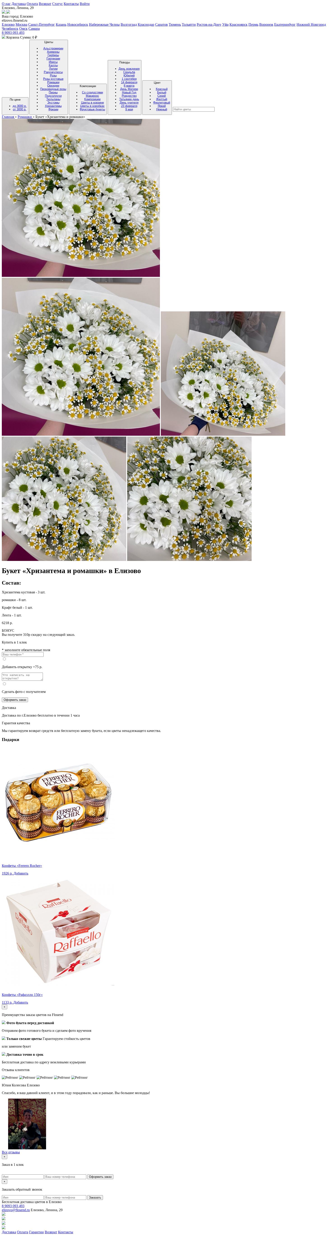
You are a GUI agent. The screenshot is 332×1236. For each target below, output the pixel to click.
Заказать (95, 1197)
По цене (18, 104)
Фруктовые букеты (92, 109)
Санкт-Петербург (41, 24)
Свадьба (129, 72)
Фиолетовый (161, 102)
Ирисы (53, 62)
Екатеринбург (285, 24)
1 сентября (129, 79)
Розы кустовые (53, 79)
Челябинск (10, 28)
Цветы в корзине (92, 102)
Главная (8, 117)
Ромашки (53, 82)
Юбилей (129, 75)
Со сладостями (92, 92)
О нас (6, 4)
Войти (85, 4)
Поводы (129, 86)
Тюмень (175, 24)
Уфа (225, 24)
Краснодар (146, 24)
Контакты (71, 4)
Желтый (161, 99)
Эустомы (53, 102)
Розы (53, 75)
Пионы (53, 92)
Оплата (32, 4)
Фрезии (53, 109)
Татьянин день (129, 99)
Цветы (53, 75)
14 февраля (129, 82)
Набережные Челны (104, 24)
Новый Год (129, 92)
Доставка (19, 4)
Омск (23, 28)
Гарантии (36, 1232)
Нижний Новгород (311, 24)
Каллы (53, 65)
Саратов (161, 24)
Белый (161, 92)
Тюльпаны (53, 99)
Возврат (45, 4)
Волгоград (129, 24)
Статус (57, 4)
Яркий (162, 106)
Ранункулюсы (53, 72)
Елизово (8, 24)
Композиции (92, 97)
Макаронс (92, 95)
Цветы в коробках (92, 106)
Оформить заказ (15, 699)
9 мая (129, 109)
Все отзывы (11, 1152)
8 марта (129, 85)
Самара (34, 28)
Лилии (53, 68)
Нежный (161, 109)
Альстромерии (53, 48)
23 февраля (129, 106)
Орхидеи (53, 85)
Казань (61, 24)
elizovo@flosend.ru (16, 1210)
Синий (161, 95)
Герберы (53, 55)
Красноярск (238, 24)
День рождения (129, 68)
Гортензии (53, 58)
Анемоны (53, 51)
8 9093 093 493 (13, 33)
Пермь (253, 24)
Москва (21, 24)
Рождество (129, 95)
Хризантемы (53, 106)
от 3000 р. (19, 109)
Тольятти (189, 24)
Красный (162, 89)
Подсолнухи (53, 95)
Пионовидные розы (53, 89)
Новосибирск (77, 24)
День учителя (129, 102)
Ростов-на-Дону (209, 24)
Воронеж (266, 24)
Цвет (161, 96)
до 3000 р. (20, 106)
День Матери (129, 89)
